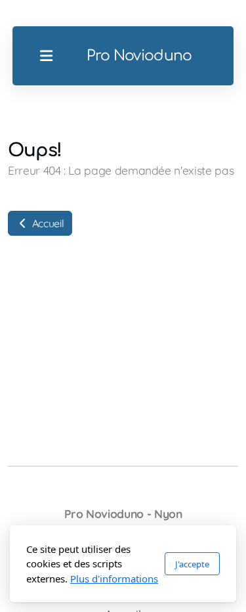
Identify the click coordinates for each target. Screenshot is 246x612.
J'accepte (192, 564)
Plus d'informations (114, 578)
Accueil (47, 223)
